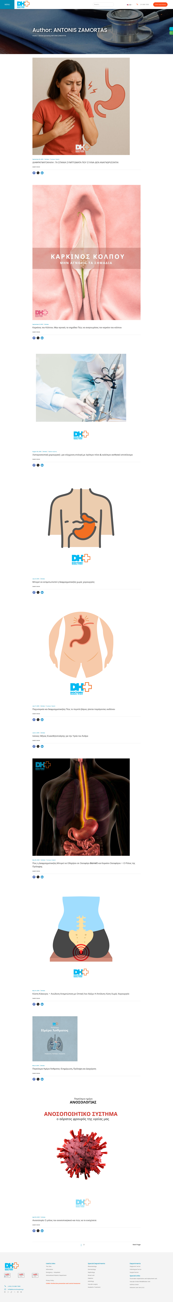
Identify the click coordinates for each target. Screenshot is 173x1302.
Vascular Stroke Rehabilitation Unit (140, 1281)
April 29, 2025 (36, 1217)
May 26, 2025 (36, 860)
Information (49, 1269)
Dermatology (92, 1269)
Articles (47, 159)
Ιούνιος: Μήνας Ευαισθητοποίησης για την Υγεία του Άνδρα (60, 735)
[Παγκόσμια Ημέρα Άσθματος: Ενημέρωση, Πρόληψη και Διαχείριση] (54, 1038)
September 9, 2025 (37, 324)
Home (34, 36)
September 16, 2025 (37, 159)
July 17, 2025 (35, 706)
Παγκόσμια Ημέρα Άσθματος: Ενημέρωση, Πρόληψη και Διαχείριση (64, 1068)
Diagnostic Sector (135, 1266)
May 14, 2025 (35, 990)
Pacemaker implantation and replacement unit (143, 1278)
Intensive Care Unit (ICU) (137, 1287)
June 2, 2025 (35, 733)
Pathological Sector (135, 1269)
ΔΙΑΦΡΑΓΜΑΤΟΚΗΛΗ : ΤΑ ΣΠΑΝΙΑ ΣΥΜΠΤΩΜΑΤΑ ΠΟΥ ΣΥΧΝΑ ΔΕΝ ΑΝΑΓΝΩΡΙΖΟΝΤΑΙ (75, 162)
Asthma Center (134, 1284)
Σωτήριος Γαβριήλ (55, 159)
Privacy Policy (50, 1280)
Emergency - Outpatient (53, 1272)
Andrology (91, 1281)
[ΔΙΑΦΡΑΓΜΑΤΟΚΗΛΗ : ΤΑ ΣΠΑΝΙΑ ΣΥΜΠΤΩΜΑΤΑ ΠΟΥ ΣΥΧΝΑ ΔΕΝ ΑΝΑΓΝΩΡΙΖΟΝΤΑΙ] (81, 106)
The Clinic (49, 1266)
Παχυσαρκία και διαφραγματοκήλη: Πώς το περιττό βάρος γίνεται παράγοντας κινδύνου (73, 709)
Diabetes (90, 1278)
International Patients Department (56, 1275)
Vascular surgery (93, 1284)
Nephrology (91, 1272)
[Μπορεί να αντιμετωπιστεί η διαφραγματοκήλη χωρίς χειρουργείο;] (81, 526)
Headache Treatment (94, 1287)
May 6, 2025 (35, 1065)
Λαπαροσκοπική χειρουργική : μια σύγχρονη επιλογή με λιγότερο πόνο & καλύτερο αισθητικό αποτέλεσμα (82, 454)
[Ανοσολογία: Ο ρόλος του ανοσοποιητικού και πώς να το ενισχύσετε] (81, 1152)
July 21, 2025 (35, 579)
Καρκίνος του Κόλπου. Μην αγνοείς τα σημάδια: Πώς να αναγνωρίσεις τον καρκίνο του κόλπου (77, 327)
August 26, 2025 (36, 451)
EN (130, 5)
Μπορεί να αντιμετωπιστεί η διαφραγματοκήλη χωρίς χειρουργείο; (63, 581)
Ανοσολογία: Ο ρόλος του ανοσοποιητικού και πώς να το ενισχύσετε (64, 1220)
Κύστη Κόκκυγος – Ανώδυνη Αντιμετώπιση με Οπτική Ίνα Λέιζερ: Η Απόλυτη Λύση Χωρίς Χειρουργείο (80, 993)
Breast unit (91, 1275)
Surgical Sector (134, 1272)
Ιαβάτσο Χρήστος (53, 451)
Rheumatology (92, 1266)
